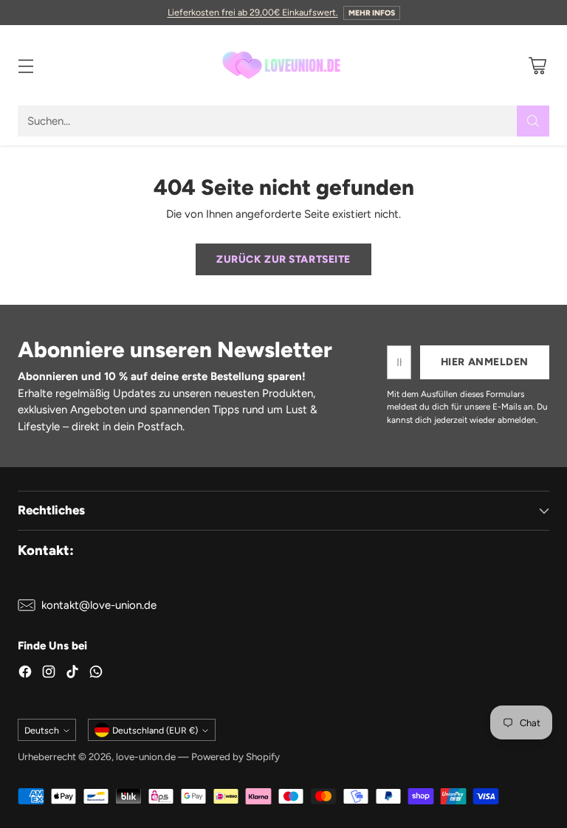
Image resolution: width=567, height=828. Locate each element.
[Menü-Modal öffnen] (25, 65)
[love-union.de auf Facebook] (25, 674)
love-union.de (146, 756)
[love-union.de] (283, 65)
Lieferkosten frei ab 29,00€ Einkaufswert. (253, 12)
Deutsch (41, 730)
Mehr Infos (371, 13)
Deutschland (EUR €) (155, 730)
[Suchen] (533, 121)
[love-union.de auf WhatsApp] (96, 674)
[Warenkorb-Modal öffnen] (537, 65)
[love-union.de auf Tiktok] (72, 674)
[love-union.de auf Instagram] (49, 674)
